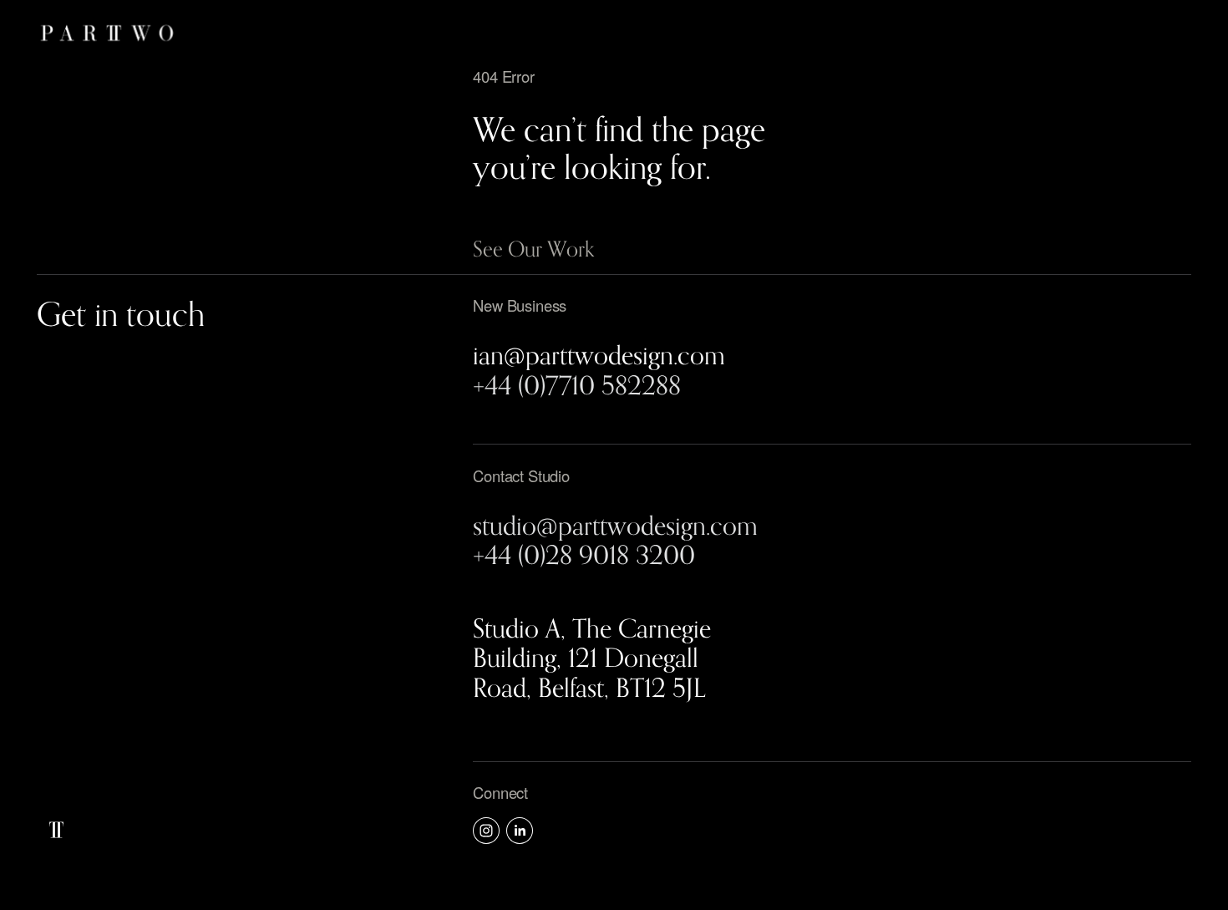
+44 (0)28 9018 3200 (584, 554)
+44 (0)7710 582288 (577, 384)
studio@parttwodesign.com (615, 525)
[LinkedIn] (519, 830)
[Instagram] (486, 830)
